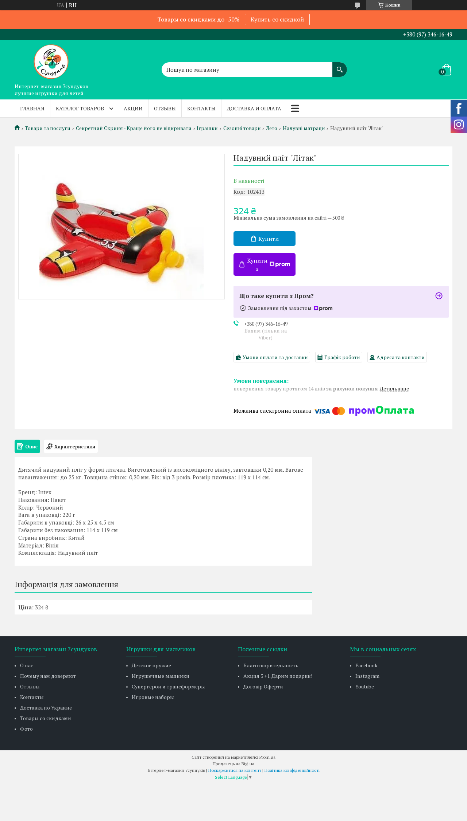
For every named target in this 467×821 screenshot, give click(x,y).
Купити (268, 239)
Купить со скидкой (277, 19)
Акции (133, 108)
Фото (26, 728)
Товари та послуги (47, 128)
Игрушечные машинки (160, 675)
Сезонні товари (242, 128)
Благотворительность (270, 665)
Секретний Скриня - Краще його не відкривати (134, 128)
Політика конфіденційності (292, 770)
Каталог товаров (80, 108)
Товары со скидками (45, 718)
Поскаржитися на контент (234, 770)
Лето (271, 128)
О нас (26, 665)
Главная (32, 108)
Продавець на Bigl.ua (233, 763)
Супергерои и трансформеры (168, 686)
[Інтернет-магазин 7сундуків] (51, 60)
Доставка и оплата (254, 108)
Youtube (364, 686)
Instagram (367, 675)
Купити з (257, 264)
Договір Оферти (263, 686)
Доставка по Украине (46, 707)
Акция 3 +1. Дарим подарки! (277, 675)
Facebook (366, 665)
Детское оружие (151, 665)
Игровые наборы (153, 697)
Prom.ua (267, 757)
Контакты (201, 108)
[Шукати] (339, 66)
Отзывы (165, 108)
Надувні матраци (304, 128)
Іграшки (207, 128)
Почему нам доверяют (48, 675)
